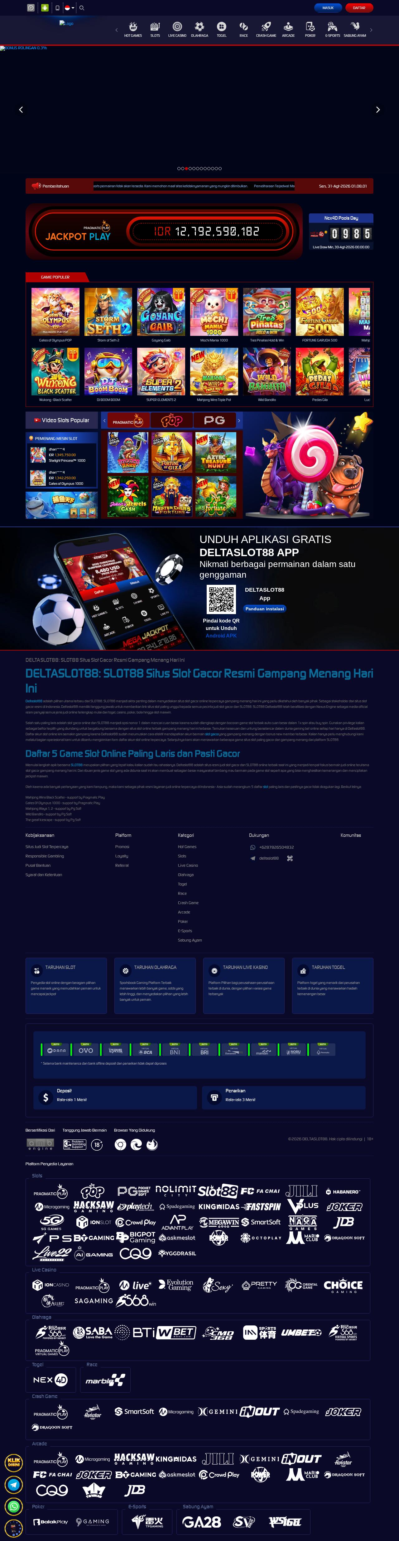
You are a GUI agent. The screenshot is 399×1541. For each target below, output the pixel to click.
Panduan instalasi (265, 608)
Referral (122, 865)
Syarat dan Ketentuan (44, 874)
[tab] (129, 420)
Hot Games (133, 35)
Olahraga (199, 35)
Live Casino (177, 35)
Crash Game (266, 35)
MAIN (59, 311)
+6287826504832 (276, 847)
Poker (310, 35)
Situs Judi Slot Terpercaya (47, 846)
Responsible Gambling (45, 856)
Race (244, 35)
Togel (222, 35)
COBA (132, 446)
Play (100, 236)
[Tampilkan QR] (290, 858)
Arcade (288, 35)
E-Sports (332, 35)
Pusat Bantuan (38, 865)
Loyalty (121, 856)
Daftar (359, 8)
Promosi (122, 846)
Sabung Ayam (355, 35)
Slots (155, 35)
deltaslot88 (269, 858)
